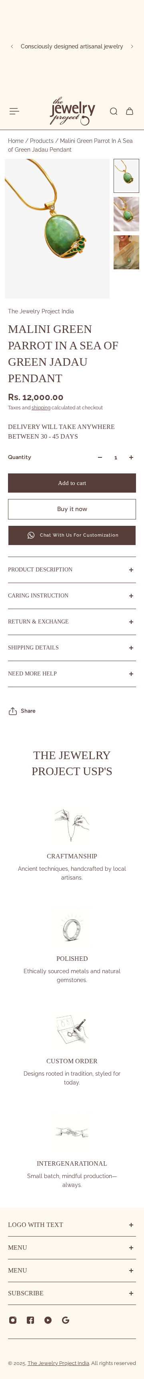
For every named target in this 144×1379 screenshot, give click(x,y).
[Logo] (72, 111)
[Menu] (14, 111)
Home (16, 141)
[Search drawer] (114, 111)
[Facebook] (30, 1320)
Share (28, 711)
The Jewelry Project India (41, 311)
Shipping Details (33, 648)
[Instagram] (13, 1320)
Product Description (40, 570)
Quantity (19, 457)
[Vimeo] (65, 1320)
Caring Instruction (38, 596)
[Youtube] (48, 1320)
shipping (41, 408)
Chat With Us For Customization (79, 535)
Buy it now (72, 509)
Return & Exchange (38, 622)
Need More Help (32, 674)
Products (42, 141)
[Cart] (130, 111)
